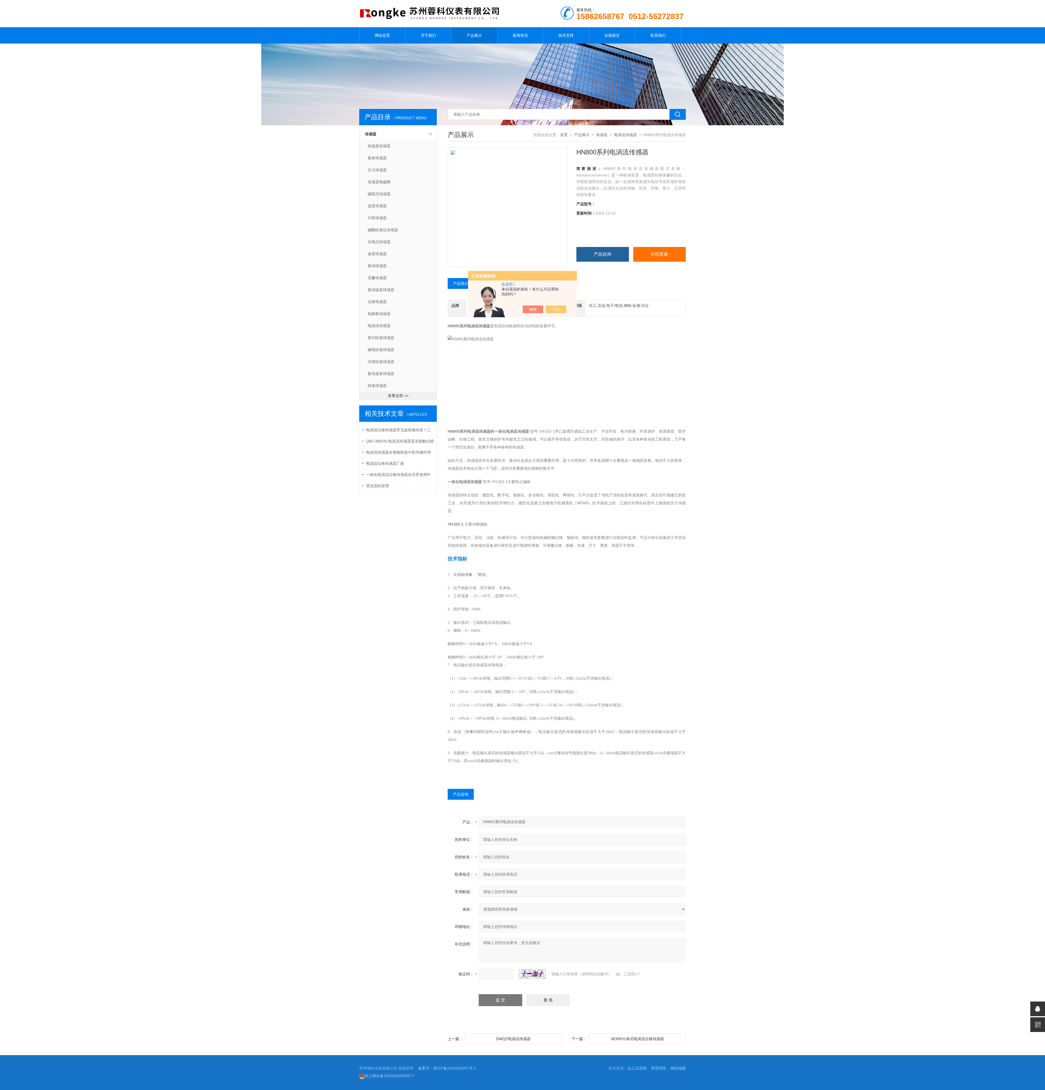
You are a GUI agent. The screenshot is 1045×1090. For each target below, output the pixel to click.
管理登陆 (658, 1068)
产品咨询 (602, 254)
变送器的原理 (377, 486)
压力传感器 (377, 170)
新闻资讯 (520, 35)
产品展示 (474, 35)
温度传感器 (377, 206)
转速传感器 (377, 385)
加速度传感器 (379, 146)
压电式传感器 (379, 242)
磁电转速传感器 (381, 349)
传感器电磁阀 (379, 182)
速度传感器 (377, 254)
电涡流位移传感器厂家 (385, 463)
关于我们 (428, 35)
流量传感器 (377, 278)
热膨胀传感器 (379, 314)
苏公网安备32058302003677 (389, 1076)
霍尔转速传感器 (381, 337)
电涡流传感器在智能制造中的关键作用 (398, 452)
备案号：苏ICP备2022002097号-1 (447, 1068)
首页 (564, 135)
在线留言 (612, 35)
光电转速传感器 (381, 361)
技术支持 (566, 35)
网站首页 (382, 35)
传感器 (370, 134)
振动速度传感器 (381, 373)
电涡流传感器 (379, 325)
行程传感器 (377, 218)
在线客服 (659, 254)
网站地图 (678, 1068)
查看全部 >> (398, 395)
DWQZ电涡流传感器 (513, 1039)
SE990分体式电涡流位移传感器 (637, 1039)
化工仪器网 (637, 1068)
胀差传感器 (377, 158)
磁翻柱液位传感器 (383, 230)
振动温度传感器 (381, 290)
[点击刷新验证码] (532, 974)
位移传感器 (377, 302)
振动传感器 (377, 266)
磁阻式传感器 (379, 194)
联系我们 (658, 35)
